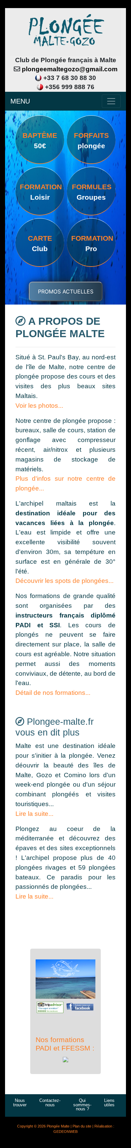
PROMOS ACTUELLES (65, 291)
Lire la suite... (34, 813)
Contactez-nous (49, 1102)
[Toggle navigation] (111, 101)
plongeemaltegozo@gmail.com (70, 69)
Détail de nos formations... (52, 692)
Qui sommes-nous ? (82, 1105)
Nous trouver (20, 1102)
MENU (20, 101)
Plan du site (82, 1126)
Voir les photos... (39, 405)
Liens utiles (109, 1102)
